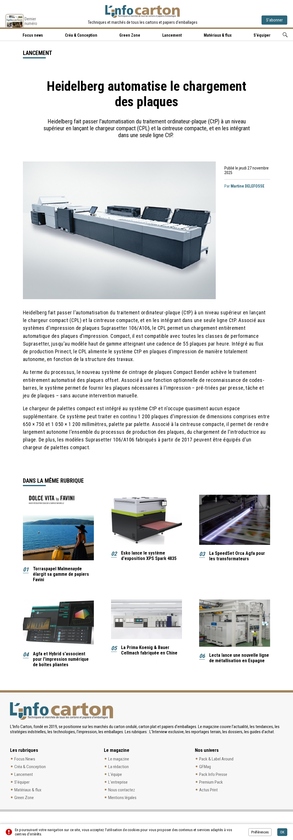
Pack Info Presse (213, 774)
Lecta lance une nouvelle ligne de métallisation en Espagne (239, 657)
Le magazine (118, 759)
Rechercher (285, 34)
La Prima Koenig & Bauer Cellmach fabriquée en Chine (149, 650)
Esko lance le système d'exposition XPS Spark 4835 (149, 555)
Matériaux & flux (217, 35)
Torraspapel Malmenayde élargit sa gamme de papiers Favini (61, 574)
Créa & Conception (81, 35)
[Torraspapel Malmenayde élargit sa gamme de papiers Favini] (58, 527)
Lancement (172, 35)
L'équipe (115, 774)
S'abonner (274, 20)
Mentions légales (122, 797)
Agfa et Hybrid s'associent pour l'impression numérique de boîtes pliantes (61, 659)
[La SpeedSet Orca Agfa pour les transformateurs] (234, 520)
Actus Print (208, 789)
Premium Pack (211, 782)
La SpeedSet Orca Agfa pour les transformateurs (237, 556)
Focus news (33, 35)
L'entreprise (118, 782)
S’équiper (262, 35)
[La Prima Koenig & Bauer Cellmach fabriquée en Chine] (146, 619)
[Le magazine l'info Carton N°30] (14, 20)
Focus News (24, 759)
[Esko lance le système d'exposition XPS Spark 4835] (146, 520)
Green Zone (129, 35)
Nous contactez (121, 789)
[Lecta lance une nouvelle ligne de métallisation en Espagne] (234, 623)
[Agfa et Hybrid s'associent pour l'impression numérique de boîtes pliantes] (58, 622)
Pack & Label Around (216, 759)
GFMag (205, 766)
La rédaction (118, 766)
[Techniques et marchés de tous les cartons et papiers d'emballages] (142, 11)
